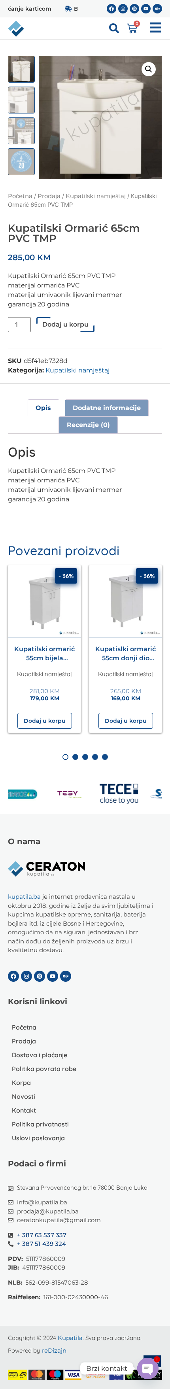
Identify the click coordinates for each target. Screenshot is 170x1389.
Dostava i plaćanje (39, 1055)
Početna (20, 196)
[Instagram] (123, 8)
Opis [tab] (43, 408)
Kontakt (24, 1110)
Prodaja (49, 196)
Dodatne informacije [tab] (107, 408)
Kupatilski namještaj (96, 196)
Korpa (21, 1083)
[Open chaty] (148, 1368)
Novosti (23, 1096)
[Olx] (157, 8)
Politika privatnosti (40, 1124)
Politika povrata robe (44, 1069)
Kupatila (70, 1338)
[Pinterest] (134, 8)
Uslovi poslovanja (38, 1138)
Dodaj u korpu (65, 324)
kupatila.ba (24, 896)
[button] (149, 69)
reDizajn (54, 1350)
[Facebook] (111, 8)
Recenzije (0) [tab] (88, 425)
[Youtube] (146, 8)
